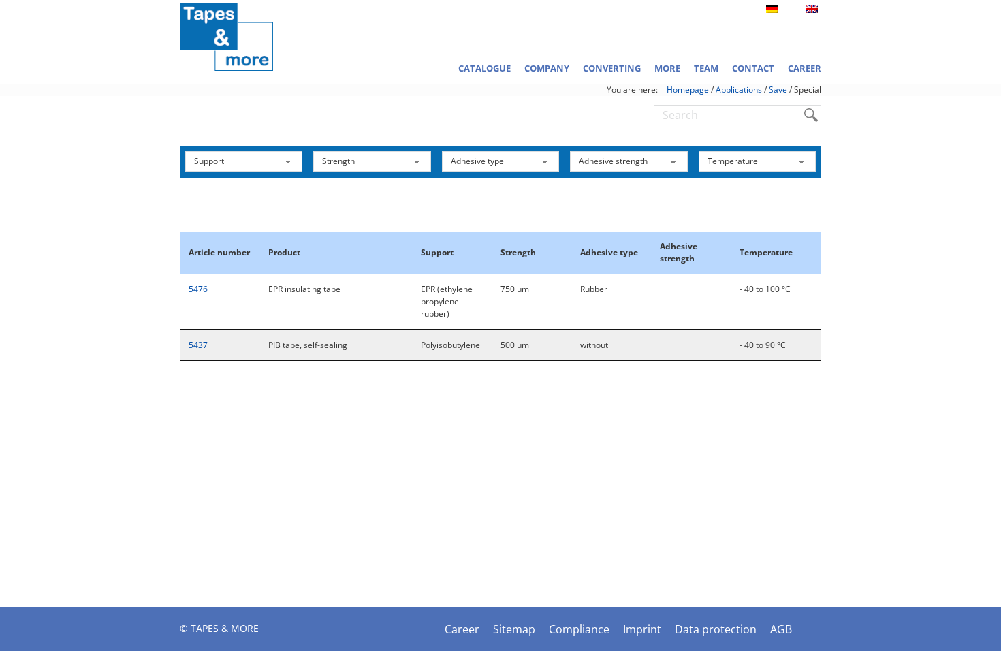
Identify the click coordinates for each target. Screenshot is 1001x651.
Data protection (716, 629)
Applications (739, 89)
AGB (781, 629)
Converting (612, 68)
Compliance (579, 629)
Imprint (642, 629)
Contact (753, 68)
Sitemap (514, 629)
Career (804, 68)
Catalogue (484, 68)
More (667, 68)
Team (706, 68)
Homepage (688, 89)
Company (546, 68)
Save (778, 89)
